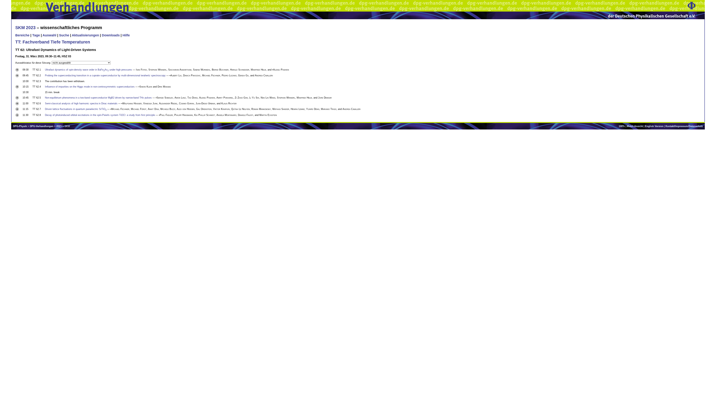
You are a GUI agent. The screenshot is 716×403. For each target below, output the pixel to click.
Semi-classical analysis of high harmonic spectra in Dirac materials (81, 103)
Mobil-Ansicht (635, 126)
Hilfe (126, 35)
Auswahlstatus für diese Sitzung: (33, 62)
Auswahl (49, 35)
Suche (64, 35)
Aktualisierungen (85, 35)
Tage (36, 35)
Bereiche (22, 35)
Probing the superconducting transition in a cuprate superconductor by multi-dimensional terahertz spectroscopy (105, 75)
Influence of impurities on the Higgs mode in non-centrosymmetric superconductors (90, 86)
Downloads (111, 35)
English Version (654, 126)
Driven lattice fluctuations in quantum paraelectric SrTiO (75, 109)
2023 (59, 126)
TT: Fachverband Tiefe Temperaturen (52, 42)
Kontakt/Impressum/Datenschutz (684, 126)
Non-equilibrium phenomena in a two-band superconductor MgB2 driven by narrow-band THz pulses (98, 97)
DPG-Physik (20, 126)
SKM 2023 (25, 27)
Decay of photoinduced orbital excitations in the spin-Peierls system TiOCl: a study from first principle (100, 115)
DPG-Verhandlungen (41, 126)
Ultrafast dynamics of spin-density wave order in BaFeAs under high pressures (88, 69)
